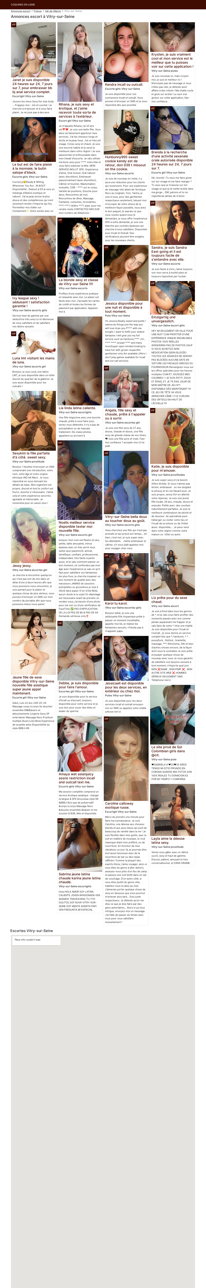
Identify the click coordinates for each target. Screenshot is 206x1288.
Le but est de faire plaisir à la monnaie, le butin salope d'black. (32, 168)
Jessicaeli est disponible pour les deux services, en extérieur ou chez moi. (126, 687)
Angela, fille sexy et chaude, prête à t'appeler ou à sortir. (125, 414)
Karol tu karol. (116, 603)
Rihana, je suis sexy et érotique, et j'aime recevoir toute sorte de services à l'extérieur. (77, 110)
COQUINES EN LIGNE (23, 4)
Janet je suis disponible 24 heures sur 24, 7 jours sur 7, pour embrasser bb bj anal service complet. (32, 86)
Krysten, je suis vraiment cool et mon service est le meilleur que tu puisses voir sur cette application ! (172, 60)
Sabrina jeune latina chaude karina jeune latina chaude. (80, 878)
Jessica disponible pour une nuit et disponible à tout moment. (124, 307)
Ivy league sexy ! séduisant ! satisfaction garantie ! (31, 302)
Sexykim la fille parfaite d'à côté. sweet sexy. (31, 455)
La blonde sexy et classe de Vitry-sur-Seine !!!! (78, 282)
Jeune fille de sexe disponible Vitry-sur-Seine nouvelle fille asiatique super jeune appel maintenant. (33, 685)
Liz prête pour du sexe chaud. (169, 600)
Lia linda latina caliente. (77, 408)
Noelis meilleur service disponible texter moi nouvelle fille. (77, 526)
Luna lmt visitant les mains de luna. (33, 360)
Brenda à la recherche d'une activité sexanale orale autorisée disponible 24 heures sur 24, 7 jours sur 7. (172, 160)
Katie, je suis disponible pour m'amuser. (170, 468)
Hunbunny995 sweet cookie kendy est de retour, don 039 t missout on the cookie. (125, 163)
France (38, 11)
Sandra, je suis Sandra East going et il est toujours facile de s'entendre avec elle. (169, 253)
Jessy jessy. (22, 566)
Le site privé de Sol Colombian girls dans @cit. (168, 751)
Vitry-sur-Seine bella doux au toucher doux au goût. (126, 519)
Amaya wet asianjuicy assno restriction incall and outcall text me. (77, 778)
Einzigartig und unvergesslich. (163, 319)
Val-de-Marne (53, 11)
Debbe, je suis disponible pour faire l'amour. (78, 685)
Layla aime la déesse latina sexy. (168, 840)
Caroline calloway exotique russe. (119, 805)
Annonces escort (20, 11)
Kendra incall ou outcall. (124, 84)
